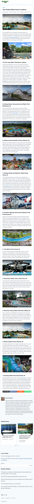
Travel (3, 7)
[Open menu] (32, 1)
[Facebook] (2, 495)
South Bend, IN (20, 375)
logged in (9, 456)
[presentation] (8, 428)
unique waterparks (14, 37)
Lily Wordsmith (22, 440)
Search (2, 463)
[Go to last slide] (2, 434)
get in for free (23, 377)
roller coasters (15, 112)
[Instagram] (6, 495)
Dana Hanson (9, 398)
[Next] (31, 434)
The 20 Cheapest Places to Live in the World (11, 483)
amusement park (7, 186)
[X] (4, 495)
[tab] (16, 445)
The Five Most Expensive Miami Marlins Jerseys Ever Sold (14, 476)
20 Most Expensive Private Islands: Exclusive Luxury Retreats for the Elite (25, 437)
